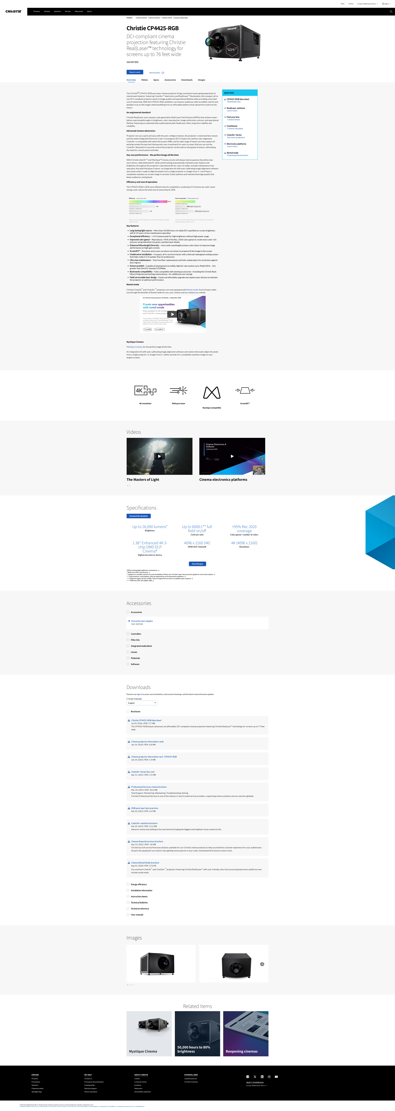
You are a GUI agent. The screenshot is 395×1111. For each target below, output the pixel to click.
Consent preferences (44, 1106)
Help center (79, 11)
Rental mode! (193, 289)
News (342, 4)
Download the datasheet (139, 516)
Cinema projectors (154, 17)
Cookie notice (35, 1106)
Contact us (88, 1078)
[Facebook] (247, 1077)
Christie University (191, 1082)
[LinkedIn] (262, 1077)
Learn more (232, 110)
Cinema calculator (235, 128)
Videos (144, 79)
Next (262, 459)
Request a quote (135, 72)
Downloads (187, 79)
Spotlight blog (36, 1092)
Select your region (255, 1082)
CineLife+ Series (167, 17)
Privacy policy (53, 1106)
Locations (137, 1085)
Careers (137, 1078)
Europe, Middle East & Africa (367, 4)
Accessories (170, 79)
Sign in (387, 4)
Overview (131, 79)
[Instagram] (269, 1077)
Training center (89, 1085)
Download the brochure (237, 155)
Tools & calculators (90, 1092)
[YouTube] (276, 1077)
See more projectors (236, 137)
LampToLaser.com (190, 1078)
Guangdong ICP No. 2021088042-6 (108, 1106)
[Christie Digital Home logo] (14, 11)
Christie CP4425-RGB (180, 17)
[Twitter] (255, 1077)
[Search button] (391, 11)
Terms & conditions (62, 1106)
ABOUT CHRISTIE (141, 1075)
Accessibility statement (142, 1092)
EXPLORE (35, 1075)
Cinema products (141, 17)
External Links (191, 1075)
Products (36, 11)
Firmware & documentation (94, 1082)
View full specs (197, 564)
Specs (156, 79)
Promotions (36, 1082)
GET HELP (88, 1075)
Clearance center (38, 1088)
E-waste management (93, 1106)
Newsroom (138, 1088)
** (204, 526)
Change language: (134, 698)
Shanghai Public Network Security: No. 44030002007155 (131, 1106)
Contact (351, 4)
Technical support (90, 1088)
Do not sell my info (72, 1106)
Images (201, 79)
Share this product (154, 73)
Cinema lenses (233, 119)
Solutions (57, 11)
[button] (173, 314)
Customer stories (140, 1082)
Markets (47, 11)
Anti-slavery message (82, 1106)
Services (68, 11)
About (89, 11)
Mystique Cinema (134, 347)
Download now (234, 101)
